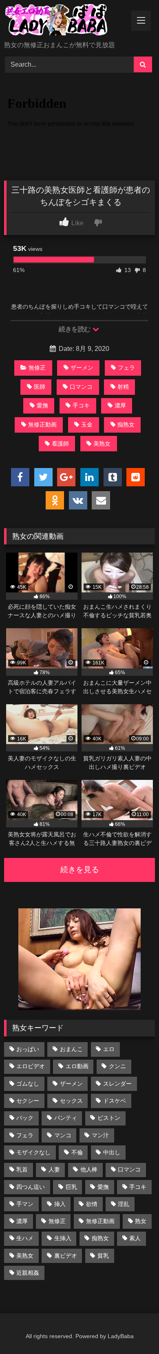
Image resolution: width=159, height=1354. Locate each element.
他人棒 (88, 1169)
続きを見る (79, 869)
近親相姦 (27, 1272)
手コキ (81, 405)
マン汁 (100, 1135)
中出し (111, 1152)
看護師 (60, 443)
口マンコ (81, 386)
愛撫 (42, 405)
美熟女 (101, 443)
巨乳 (71, 1187)
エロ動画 (77, 1066)
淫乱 (123, 1204)
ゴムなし (27, 1083)
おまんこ (71, 1049)
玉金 (87, 424)
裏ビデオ (65, 1255)
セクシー (27, 1100)
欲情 (91, 1204)
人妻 (54, 1169)
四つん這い (30, 1187)
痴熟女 (126, 424)
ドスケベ (114, 1100)
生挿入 (62, 1238)
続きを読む (75, 329)
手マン (24, 1204)
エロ (109, 1049)
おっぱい (27, 1049)
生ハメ (24, 1238)
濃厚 (120, 405)
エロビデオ (30, 1066)
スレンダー (117, 1083)
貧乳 (103, 1255)
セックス (71, 1100)
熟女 (140, 1221)
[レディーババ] (65, 21)
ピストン (108, 1118)
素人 (135, 1238)
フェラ (126, 367)
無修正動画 (42, 424)
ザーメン (82, 367)
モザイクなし (33, 1152)
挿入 (60, 1204)
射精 (123, 386)
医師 (39, 386)
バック (24, 1118)
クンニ (117, 1066)
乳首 (22, 1169)
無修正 (37, 367)
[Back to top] (134, 1330)
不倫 (77, 1152)
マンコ (62, 1135)
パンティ (65, 1118)
